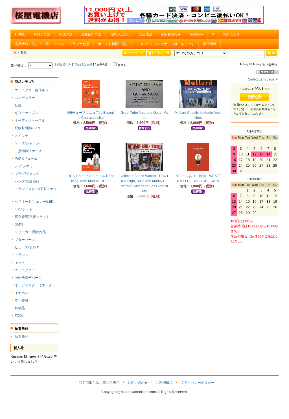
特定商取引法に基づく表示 (99, 383)
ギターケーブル (26, 113)
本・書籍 (21, 300)
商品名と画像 (83, 64)
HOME (20, 34)
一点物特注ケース (28, 151)
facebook (196, 34)
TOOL (19, 316)
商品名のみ (64, 64)
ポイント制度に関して (115, 44)
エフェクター (25, 270)
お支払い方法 (91, 34)
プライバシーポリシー (197, 383)
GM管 (19, 224)
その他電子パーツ (28, 278)
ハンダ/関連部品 (27, 181)
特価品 (20, 308)
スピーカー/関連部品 (30, 232)
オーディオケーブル (30, 120)
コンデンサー (25, 98)
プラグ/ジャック (27, 174)
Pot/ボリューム (26, 159)
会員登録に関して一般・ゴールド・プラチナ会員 (52, 44)
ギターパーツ (25, 240)
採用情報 (209, 44)
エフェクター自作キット (33, 90)
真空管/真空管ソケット (32, 217)
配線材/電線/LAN (27, 128)
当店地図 (145, 34)
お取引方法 (42, 34)
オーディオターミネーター (35, 285)
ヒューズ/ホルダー (29, 247)
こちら (252, 104)
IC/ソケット (23, 209)
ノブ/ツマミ (23, 166)
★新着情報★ (171, 34)
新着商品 (21, 336)
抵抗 (18, 105)
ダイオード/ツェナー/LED (34, 202)
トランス (21, 255)
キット (20, 262)
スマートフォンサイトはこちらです (167, 44)
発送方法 (66, 34)
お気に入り (231, 34)
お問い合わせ (120, 34)
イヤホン (21, 293)
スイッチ (21, 136)
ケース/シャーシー (29, 143)
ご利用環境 (164, 383)
